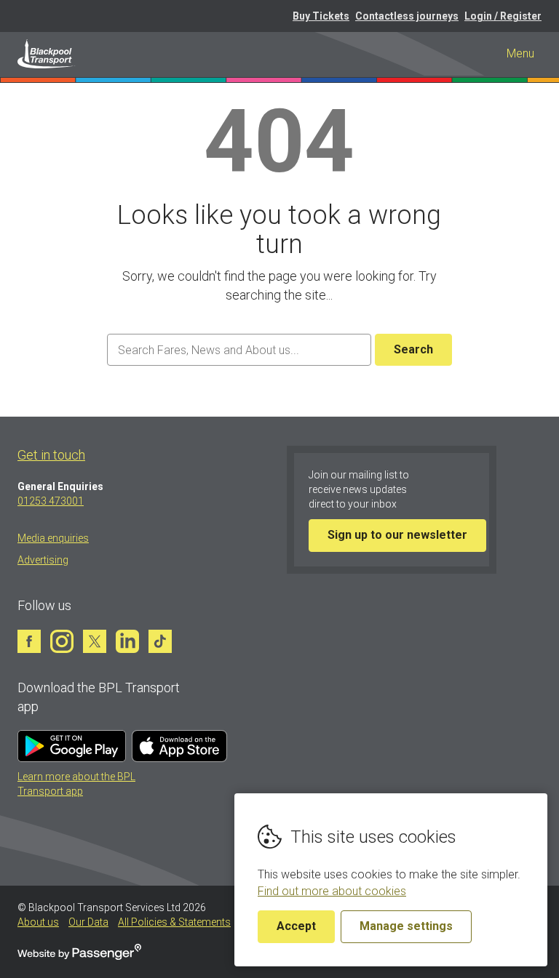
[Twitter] (94, 641)
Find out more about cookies (332, 891)
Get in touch (51, 454)
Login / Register (503, 16)
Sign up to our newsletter (397, 535)
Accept (296, 926)
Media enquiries (53, 538)
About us (38, 922)
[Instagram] (62, 641)
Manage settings (406, 926)
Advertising (42, 560)
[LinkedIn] (127, 641)
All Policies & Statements (174, 922)
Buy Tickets (321, 16)
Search (413, 349)
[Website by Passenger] (79, 956)
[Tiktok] (160, 641)
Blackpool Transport (46, 54)
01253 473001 (50, 501)
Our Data (88, 922)
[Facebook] (29, 641)
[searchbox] (238, 350)
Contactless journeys (407, 16)
